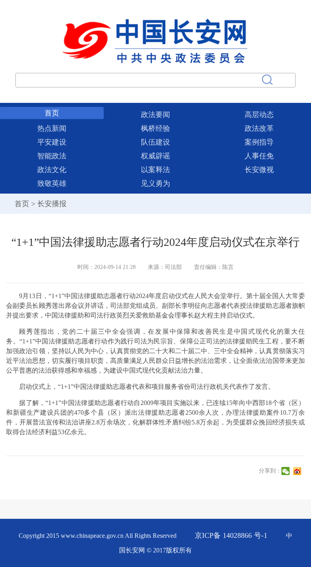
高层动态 (259, 115)
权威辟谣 (155, 156)
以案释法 (155, 170)
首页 (52, 113)
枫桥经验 (155, 128)
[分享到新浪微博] (298, 471)
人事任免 (259, 156)
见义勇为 (155, 183)
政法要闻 (155, 115)
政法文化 (51, 170)
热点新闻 (51, 128)
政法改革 (259, 128)
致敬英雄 (51, 183)
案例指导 (259, 142)
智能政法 (51, 156)
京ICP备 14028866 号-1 (232, 535)
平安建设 (51, 142)
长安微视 (259, 170)
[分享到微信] (286, 471)
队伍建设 (155, 142)
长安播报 (51, 204)
